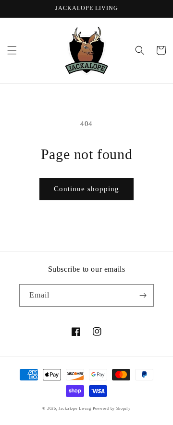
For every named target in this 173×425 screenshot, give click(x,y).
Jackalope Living (75, 408)
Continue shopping (86, 189)
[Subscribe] (142, 295)
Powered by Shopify (112, 408)
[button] (12, 50)
